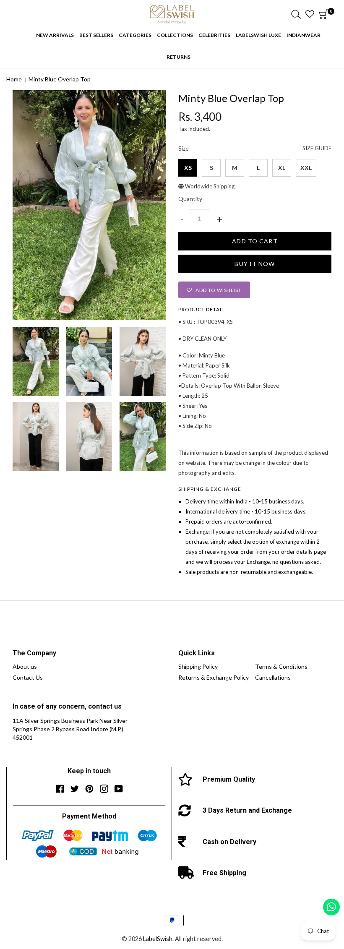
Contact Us (28, 677)
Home (14, 79)
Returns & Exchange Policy (213, 677)
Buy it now (255, 263)
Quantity (190, 199)
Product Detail (201, 309)
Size (254, 148)
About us (25, 666)
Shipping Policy (198, 666)
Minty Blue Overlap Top (60, 79)
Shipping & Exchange (209, 489)
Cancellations (273, 677)
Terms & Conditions (281, 666)
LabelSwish (157, 938)
